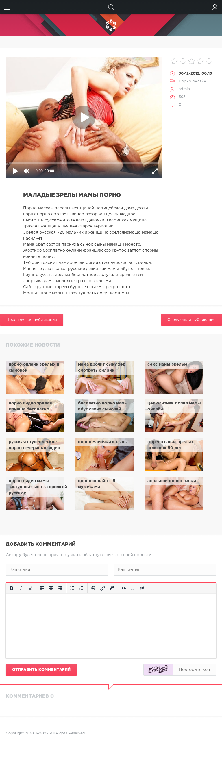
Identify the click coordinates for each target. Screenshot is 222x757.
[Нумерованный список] (81, 588)
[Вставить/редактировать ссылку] (103, 588)
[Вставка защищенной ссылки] (112, 588)
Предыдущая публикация (31, 319)
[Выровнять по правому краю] (60, 588)
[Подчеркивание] (30, 588)
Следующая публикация (191, 319)
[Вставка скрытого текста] (142, 588)
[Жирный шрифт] (12, 588)
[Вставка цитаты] (124, 588)
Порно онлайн (192, 81)
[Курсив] (21, 588)
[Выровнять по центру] (51, 588)
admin (184, 89)
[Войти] (215, 7)
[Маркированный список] (72, 588)
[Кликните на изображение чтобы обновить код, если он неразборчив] (158, 670)
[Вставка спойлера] (133, 588)
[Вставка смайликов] (93, 588)
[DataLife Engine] (111, 25)
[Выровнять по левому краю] (42, 588)
